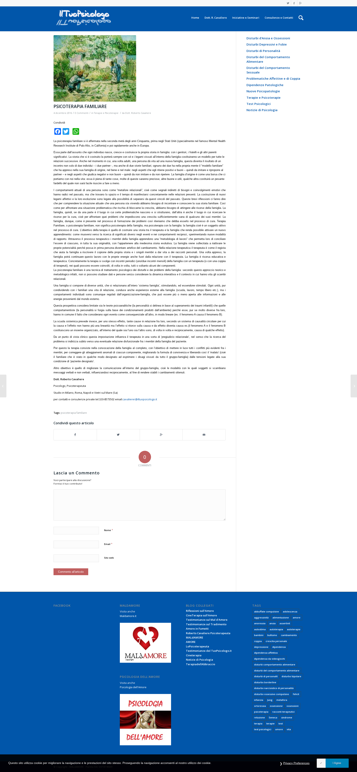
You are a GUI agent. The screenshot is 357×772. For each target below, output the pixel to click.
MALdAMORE (194, 637)
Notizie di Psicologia (261, 110)
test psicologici (262, 729)
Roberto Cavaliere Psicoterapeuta (208, 633)
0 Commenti (81, 113)
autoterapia (276, 629)
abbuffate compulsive (266, 611)
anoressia (259, 623)
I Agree (337, 763)
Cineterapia (193, 655)
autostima (260, 629)
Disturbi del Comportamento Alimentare (268, 59)
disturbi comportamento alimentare (274, 664)
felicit (296, 694)
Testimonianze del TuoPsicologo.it (209, 651)
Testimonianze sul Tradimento (206, 624)
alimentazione (281, 617)
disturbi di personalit (266, 676)
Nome (108, 530)
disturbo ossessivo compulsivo (271, 694)
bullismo (272, 635)
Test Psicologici (258, 104)
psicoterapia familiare (74, 412)
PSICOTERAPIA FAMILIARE (80, 106)
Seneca (273, 717)
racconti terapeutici (283, 711)
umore (279, 729)
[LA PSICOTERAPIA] (3, 386)
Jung (270, 699)
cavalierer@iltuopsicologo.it (140, 399)
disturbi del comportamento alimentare (276, 670)
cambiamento (289, 635)
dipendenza (279, 646)
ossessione (276, 705)
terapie (270, 723)
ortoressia (260, 705)
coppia (258, 641)
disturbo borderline (265, 682)
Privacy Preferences (296, 763)
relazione (259, 717)
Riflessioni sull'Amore (200, 611)
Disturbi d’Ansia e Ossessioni (268, 38)
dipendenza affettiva (266, 652)
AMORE (190, 642)
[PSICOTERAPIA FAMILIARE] (140, 68)
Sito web (109, 557)
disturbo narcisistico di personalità (274, 688)
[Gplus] (300, 3)
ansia (272, 623)
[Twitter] (288, 3)
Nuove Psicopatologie (263, 91)
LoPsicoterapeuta (197, 646)
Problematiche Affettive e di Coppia (273, 78)
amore (296, 617)
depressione (261, 646)
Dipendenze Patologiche (264, 85)
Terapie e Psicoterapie (106, 113)
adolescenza (290, 611)
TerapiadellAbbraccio (200, 664)
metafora (281, 699)
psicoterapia (261, 711)
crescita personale (276, 641)
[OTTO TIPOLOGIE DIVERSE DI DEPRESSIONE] (354, 386)
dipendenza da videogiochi (269, 658)
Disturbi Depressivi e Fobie (266, 44)
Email (108, 544)
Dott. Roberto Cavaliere (138, 113)
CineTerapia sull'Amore (201, 615)
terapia (258, 723)
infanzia (258, 699)
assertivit (285, 623)
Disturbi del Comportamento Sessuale (268, 70)
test (280, 723)
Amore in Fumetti (197, 628)
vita (289, 729)
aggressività (261, 617)
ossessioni (293, 705)
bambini (258, 635)
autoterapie (293, 629)
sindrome (286, 717)
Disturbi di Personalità (263, 51)
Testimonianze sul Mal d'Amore (206, 620)
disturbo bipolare (291, 676)
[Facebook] (294, 3)
